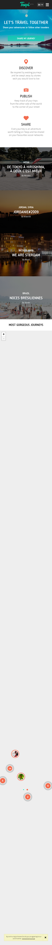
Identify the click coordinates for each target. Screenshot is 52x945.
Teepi (26, 4)
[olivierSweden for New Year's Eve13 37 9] (15, 754)
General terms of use (28, 938)
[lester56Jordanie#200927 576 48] (21, 776)
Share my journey (26, 38)
